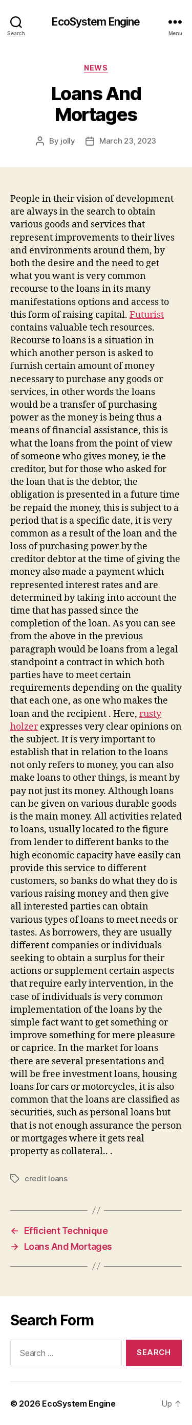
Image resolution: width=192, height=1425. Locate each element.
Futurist (147, 315)
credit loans (46, 1178)
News (96, 67)
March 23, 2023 (127, 141)
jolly (67, 141)
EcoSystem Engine (96, 21)
